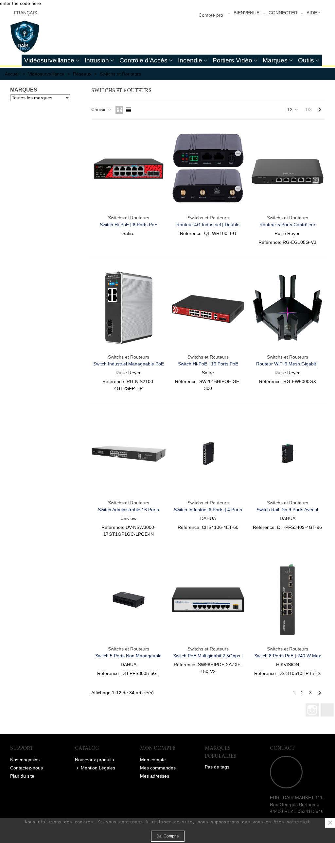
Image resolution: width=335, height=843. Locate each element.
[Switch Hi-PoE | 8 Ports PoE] (128, 168)
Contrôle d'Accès (143, 60)
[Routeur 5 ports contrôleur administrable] (287, 168)
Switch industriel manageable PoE (128, 363)
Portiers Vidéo (232, 60)
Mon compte (153, 759)
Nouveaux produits (94, 759)
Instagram (312, 710)
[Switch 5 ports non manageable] (128, 599)
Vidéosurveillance (49, 60)
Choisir (99, 109)
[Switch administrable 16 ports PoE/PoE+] (128, 454)
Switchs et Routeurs (128, 217)
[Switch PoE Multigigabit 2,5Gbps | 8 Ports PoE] (208, 599)
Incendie (190, 60)
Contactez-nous (26, 767)
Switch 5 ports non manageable (128, 655)
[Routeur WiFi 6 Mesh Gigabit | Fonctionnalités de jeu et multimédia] (287, 307)
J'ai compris (168, 836)
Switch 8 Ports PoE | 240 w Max (287, 655)
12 (290, 109)
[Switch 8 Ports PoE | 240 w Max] (287, 599)
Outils (306, 60)
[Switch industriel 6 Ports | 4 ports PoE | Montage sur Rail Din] (208, 454)
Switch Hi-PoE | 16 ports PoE (208, 363)
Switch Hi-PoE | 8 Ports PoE (128, 224)
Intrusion (97, 60)
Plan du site (22, 776)
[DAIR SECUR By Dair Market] (46, 36)
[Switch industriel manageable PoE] (128, 307)
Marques (275, 60)
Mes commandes (158, 767)
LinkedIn (327, 710)
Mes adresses (154, 776)
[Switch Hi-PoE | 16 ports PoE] (208, 307)
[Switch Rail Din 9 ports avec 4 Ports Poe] (287, 454)
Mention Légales (98, 767)
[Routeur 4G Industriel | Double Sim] (208, 168)
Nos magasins (25, 759)
